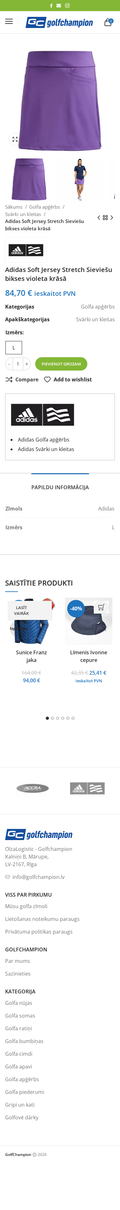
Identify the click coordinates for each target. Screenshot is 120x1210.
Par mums (17, 960)
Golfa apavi (18, 1066)
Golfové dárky (21, 1117)
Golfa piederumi (24, 1091)
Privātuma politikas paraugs (39, 931)
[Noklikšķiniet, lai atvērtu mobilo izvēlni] (9, 21)
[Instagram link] (67, 5)
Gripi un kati (20, 1104)
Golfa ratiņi (18, 1028)
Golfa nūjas (18, 1002)
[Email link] (58, 5)
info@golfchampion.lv (38, 876)
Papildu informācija (60, 487)
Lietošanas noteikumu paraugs (42, 918)
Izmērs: (14, 332)
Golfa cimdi (18, 1053)
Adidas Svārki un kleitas (46, 449)
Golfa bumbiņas (24, 1041)
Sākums (14, 207)
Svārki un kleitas (23, 214)
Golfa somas (20, 1015)
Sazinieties (18, 973)
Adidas (106, 508)
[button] (16, 139)
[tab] (60, 483)
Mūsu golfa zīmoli (26, 906)
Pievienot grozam (61, 364)
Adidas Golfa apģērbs (43, 439)
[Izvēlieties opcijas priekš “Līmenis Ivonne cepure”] (101, 607)
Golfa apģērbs (45, 207)
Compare (26, 379)
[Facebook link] (51, 5)
